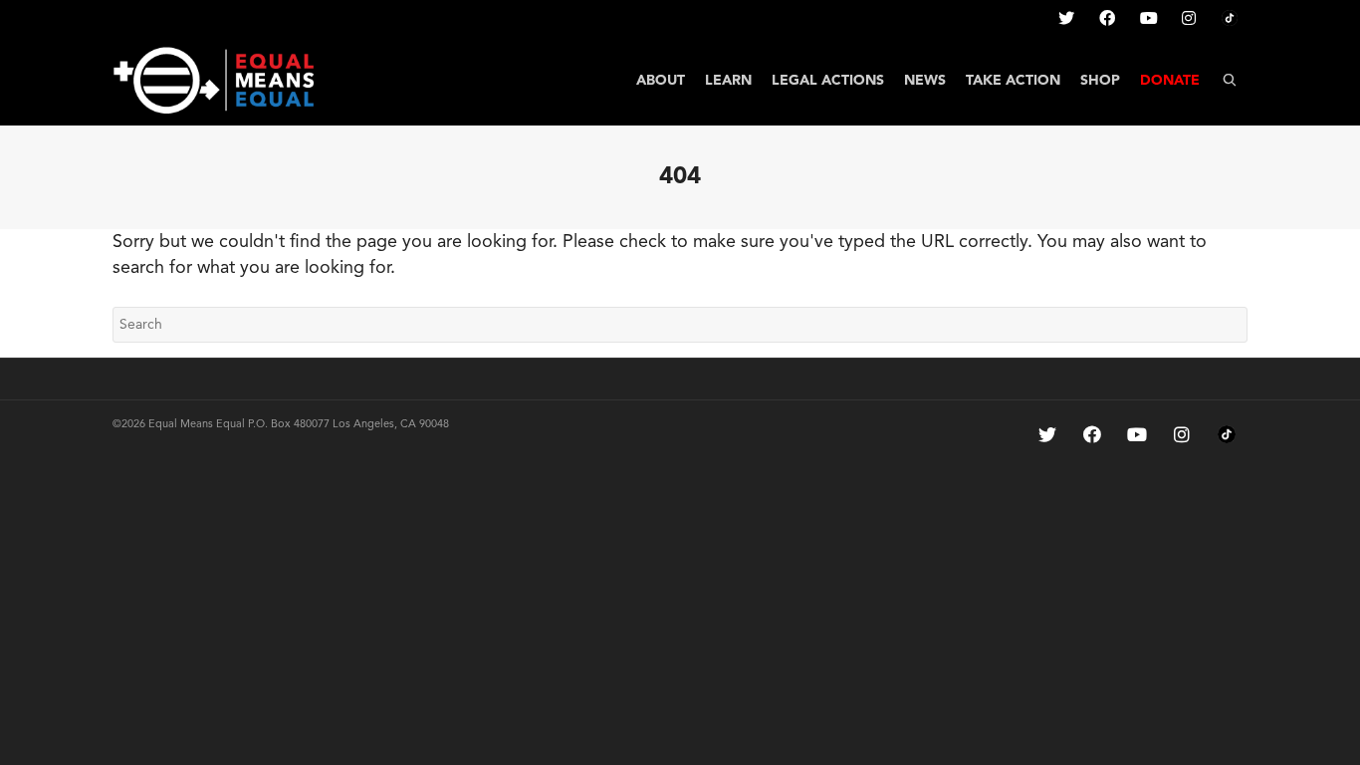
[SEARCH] (1229, 81)
